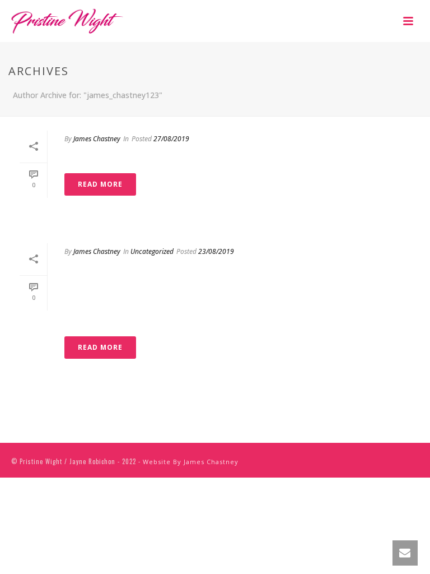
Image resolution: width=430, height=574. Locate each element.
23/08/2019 (216, 251)
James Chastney (96, 139)
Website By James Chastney (191, 461)
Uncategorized (152, 251)
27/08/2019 (171, 139)
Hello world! (116, 271)
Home (85, 159)
